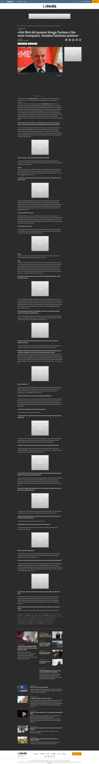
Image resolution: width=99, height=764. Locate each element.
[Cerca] (4, 1)
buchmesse (28, 615)
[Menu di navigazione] (1, 1)
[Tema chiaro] (76, 1)
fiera (25, 618)
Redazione (53, 753)
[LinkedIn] (54, 757)
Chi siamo (35, 753)
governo (40, 618)
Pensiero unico (24, 25)
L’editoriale (42, 753)
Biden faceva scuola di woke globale (39, 687)
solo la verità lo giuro (40, 622)
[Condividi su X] (69, 39)
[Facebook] (45, 757)
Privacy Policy (49, 762)
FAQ (59, 753)
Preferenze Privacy (62, 762)
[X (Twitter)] (48, 757)
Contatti (64, 753)
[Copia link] (80, 39)
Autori (48, 753)
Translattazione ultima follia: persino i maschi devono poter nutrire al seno (27, 648)
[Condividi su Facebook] (66, 39)
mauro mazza (22, 622)
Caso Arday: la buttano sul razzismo (45, 662)
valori (49, 622)
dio (59, 615)
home (19, 25)
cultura (53, 615)
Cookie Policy (55, 762)
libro (52, 618)
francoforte (32, 618)
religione (30, 622)
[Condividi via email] (76, 39)
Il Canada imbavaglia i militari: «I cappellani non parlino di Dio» (44, 644)
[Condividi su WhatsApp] (73, 39)
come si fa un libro (45, 615)
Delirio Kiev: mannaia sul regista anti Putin (44, 653)
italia (47, 618)
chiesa (36, 615)
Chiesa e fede (42, 641)
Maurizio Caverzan (23, 40)
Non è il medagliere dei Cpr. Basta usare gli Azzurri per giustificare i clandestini (50, 671)
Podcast (24, 1)
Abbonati (96, 1)
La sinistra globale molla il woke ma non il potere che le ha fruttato (45, 635)
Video (20, 1)
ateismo (21, 615)
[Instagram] (51, 757)
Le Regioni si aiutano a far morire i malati (40, 698)
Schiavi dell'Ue (33, 737)
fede (20, 618)
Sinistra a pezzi (42, 659)
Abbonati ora (77, 753)
